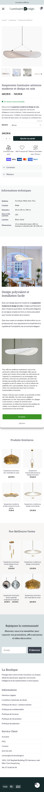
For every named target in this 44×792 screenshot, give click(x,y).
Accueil (4, 20)
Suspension (12, 20)
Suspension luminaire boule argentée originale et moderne (11, 597)
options (22, 423)
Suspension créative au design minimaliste (32, 505)
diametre (5, 125)
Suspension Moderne (25, 20)
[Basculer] (4, 167)
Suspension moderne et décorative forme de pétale (11, 506)
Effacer (39, 121)
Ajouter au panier (27, 138)
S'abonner (34, 650)
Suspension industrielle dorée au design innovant (32, 473)
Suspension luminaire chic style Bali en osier (11, 472)
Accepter (22, 417)
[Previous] (5, 46)
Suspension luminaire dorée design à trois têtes (11, 564)
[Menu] (3, 9)
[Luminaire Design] (22, 8)
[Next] (38, 46)
